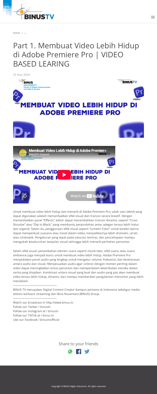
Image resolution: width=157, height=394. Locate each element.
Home (16, 33)
